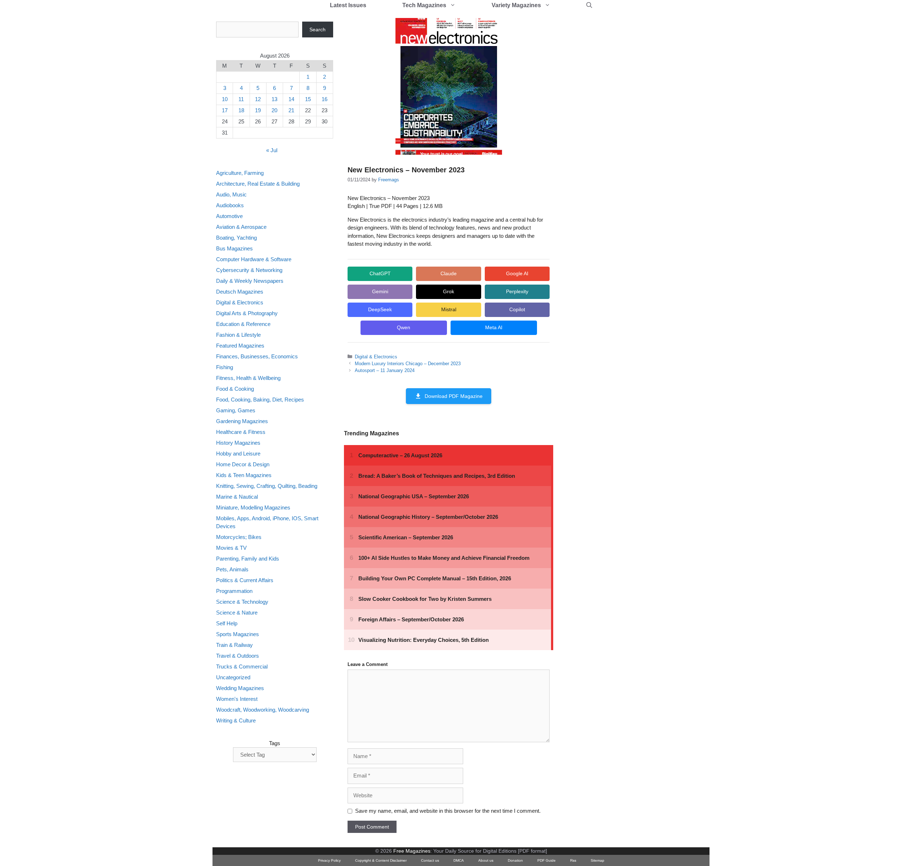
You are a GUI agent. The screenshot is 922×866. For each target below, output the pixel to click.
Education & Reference (243, 324)
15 (308, 99)
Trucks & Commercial (242, 667)
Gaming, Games (235, 410)
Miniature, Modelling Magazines (253, 507)
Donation (515, 860)
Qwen (403, 327)
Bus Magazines (234, 248)
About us (485, 860)
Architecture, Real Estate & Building (258, 184)
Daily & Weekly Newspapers (249, 281)
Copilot (517, 309)
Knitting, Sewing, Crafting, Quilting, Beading (266, 486)
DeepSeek (380, 309)
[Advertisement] (618, 129)
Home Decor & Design (242, 464)
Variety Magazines (516, 5)
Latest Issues (348, 5)
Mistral (448, 309)
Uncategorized (233, 678)
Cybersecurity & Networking (249, 270)
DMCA (458, 860)
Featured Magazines (240, 346)
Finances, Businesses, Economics (257, 356)
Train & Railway (234, 645)
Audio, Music (231, 194)
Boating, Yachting (236, 238)
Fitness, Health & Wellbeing (248, 378)
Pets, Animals (232, 570)
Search (317, 29)
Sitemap (597, 860)
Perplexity (517, 291)
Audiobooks (230, 205)
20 (274, 110)
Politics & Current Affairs (244, 580)
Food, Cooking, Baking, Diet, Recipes (260, 399)
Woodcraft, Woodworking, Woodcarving (262, 710)
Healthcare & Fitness (240, 432)
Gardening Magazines (242, 421)
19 (258, 110)
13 (274, 99)
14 (291, 99)
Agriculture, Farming (240, 173)
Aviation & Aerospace (241, 227)
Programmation (234, 591)
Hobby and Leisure (238, 453)
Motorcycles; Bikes (238, 537)
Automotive (229, 216)
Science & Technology (242, 602)
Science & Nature (237, 613)
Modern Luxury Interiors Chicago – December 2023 (408, 363)
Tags (274, 743)
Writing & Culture (236, 721)
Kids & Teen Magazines (244, 475)
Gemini (380, 291)
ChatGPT (380, 273)
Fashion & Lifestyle (238, 335)
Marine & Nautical (237, 497)
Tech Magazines (424, 5)
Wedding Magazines (240, 688)
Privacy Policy (329, 860)
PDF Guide (546, 860)
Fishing (224, 367)
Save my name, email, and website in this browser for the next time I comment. (448, 811)
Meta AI (493, 327)
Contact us (430, 860)
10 (225, 99)
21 (291, 110)
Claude (448, 273)
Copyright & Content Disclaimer (381, 860)
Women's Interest (237, 699)
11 (241, 99)
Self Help (226, 624)
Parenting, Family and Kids (247, 559)
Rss (573, 860)
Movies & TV (231, 548)
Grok (448, 291)
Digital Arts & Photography (247, 313)
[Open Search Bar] (589, 5)
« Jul (271, 151)
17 (225, 110)
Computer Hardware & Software (253, 259)
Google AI (517, 273)
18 (241, 110)
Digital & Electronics (376, 356)
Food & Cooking (235, 389)
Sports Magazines (237, 634)
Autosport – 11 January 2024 (385, 370)
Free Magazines (411, 851)
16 (324, 99)
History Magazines (238, 443)
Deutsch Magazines (239, 292)
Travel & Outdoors (237, 656)
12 (258, 99)
